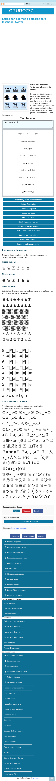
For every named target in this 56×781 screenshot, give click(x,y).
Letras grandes (9, 603)
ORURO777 (21, 10)
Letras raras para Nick (28, 235)
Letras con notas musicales (28, 231)
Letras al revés (28, 217)
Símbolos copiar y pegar (15, 574)
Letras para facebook (13, 595)
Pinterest (26, 511)
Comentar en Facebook (28, 521)
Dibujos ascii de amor (12, 627)
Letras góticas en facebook (15, 590)
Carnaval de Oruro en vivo (13, 731)
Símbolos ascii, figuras (28, 222)
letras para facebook (19, 528)
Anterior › (41, 536)
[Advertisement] (28, 53)
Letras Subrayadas (28, 208)
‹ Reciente (15, 536)
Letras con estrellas (28, 240)
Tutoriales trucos (10, 715)
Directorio (7, 720)
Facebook (38, 511)
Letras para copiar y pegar (15, 547)
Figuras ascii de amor (12, 632)
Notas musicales (12, 677)
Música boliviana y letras (13, 769)
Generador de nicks (11, 614)
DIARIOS (7, 726)
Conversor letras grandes (13, 608)
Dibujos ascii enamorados (13, 637)
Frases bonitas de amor (12, 704)
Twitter (16, 511)
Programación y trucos (12, 747)
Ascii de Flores (9, 643)
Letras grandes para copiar (28, 244)
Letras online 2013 (10, 774)
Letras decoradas (12, 661)
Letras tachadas (28, 213)
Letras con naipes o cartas (28, 226)
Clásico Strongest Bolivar (13, 758)
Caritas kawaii (11, 569)
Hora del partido (9, 736)
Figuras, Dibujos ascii (12, 648)
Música (6, 753)
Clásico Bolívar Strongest (13, 709)
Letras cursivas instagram (15, 552)
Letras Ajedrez (11, 666)
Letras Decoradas (28, 204)
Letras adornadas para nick (16, 558)
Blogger (36, 778)
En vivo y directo (10, 742)
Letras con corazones (13, 655)
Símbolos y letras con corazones (28, 200)
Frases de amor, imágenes (14, 688)
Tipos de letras (9, 699)
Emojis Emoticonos (13, 563)
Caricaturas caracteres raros (14, 621)
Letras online (28, 536)
